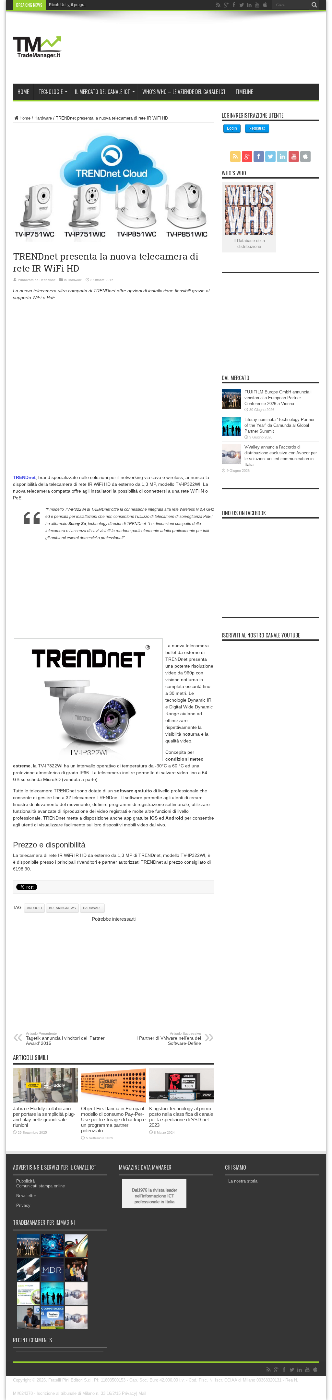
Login (232, 128)
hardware (92, 908)
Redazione (48, 280)
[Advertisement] (113, 351)
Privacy (23, 1205)
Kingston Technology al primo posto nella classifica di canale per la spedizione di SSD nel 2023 (181, 1117)
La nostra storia (242, 1181)
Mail (142, 1393)
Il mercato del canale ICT (102, 92)
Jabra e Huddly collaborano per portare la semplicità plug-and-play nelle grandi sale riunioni (44, 1117)
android (34, 908)
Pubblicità (25, 1181)
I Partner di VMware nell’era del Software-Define (168, 1039)
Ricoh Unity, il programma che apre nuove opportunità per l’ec (103, 5)
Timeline (244, 92)
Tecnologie (51, 92)
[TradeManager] (37, 67)
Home (23, 92)
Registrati (257, 128)
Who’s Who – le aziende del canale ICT (184, 92)
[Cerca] (314, 5)
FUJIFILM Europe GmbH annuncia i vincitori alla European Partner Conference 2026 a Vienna (278, 398)
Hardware (43, 118)
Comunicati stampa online (40, 1186)
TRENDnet (24, 477)
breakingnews (62, 908)
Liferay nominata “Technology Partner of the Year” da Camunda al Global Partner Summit (279, 425)
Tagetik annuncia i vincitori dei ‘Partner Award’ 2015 (65, 1039)
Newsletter (26, 1195)
